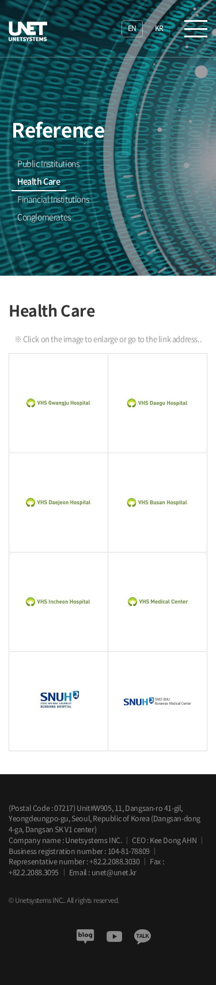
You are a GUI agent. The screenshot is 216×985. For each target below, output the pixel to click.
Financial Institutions (53, 199)
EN (132, 28)
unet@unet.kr (114, 872)
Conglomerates (44, 217)
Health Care (38, 181)
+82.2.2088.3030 (114, 861)
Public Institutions (48, 163)
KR (159, 28)
